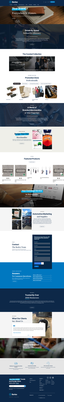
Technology (52, 382)
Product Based (24, 83)
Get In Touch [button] (32, 353)
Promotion (52, 381)
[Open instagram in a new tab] (50, 378)
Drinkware (52, 384)
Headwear (46, 380)
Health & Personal (47, 381)
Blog (30, 382)
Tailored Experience (32, 380)
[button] (42, 275)
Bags (40, 381)
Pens (46, 384)
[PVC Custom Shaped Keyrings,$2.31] (46, 171)
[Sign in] (45, 2)
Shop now (13, 18)
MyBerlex (31, 378)
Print (51, 380)
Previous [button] (2, 174)
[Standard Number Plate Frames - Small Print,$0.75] (20, 171)
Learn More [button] (32, 44)
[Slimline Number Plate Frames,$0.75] (8, 171)
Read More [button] (14, 281)
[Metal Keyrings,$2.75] (33, 171)
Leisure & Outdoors (47, 382)
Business (40, 382)
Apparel (40, 380)
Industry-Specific (17, 83)
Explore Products (16, 69)
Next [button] (61, 174)
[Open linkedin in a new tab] (53, 378)
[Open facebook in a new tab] (48, 378)
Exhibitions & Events (42, 384)
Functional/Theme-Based (34, 83)
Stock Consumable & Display (46, 83)
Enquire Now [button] (22, 143)
